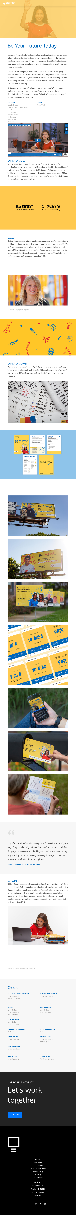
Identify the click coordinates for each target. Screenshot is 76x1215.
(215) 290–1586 (38, 1192)
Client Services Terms (38, 1169)
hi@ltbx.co (38, 1196)
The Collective (38, 1178)
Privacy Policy (38, 1172)
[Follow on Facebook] (31, 1204)
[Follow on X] (40, 1204)
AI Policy (38, 1175)
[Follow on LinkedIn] (45, 1204)
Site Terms (38, 1163)
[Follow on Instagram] (36, 1204)
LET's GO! (15, 1115)
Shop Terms (38, 1166)
